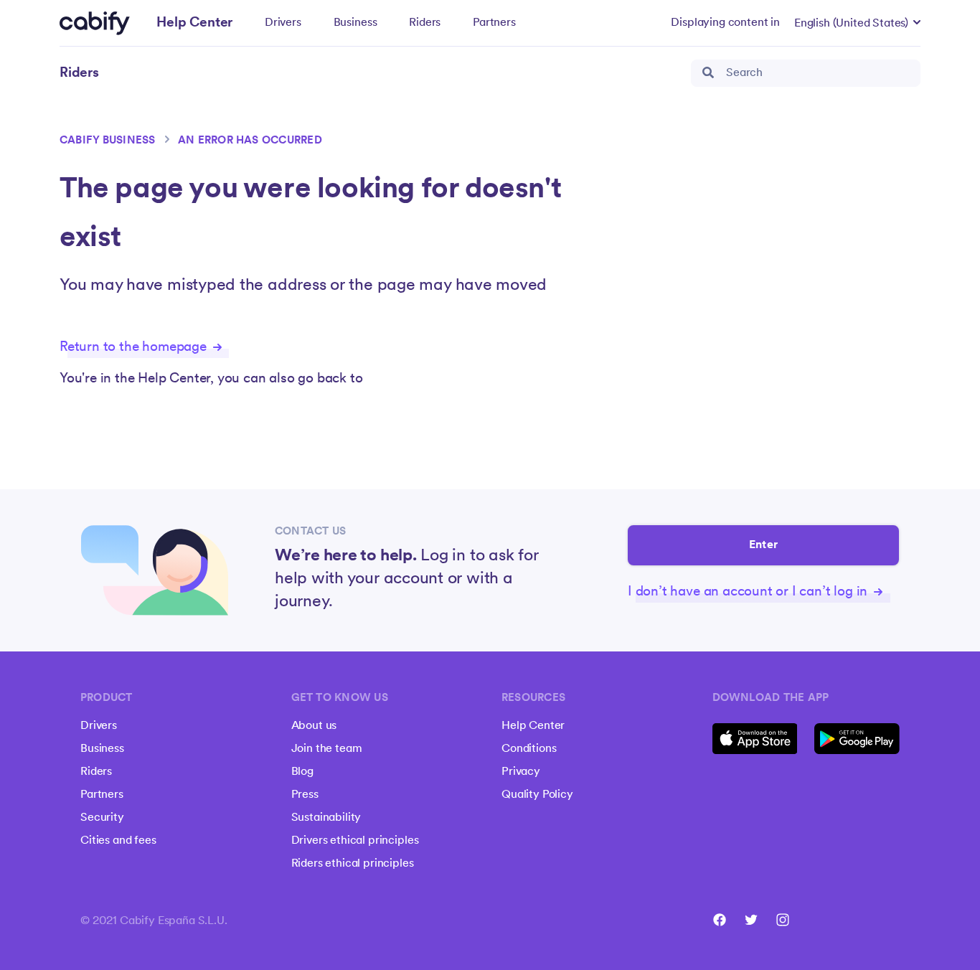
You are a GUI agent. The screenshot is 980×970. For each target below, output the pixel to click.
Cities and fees (118, 841)
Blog (302, 772)
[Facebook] (719, 920)
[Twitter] (751, 920)
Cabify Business (108, 141)
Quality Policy (537, 795)
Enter (763, 545)
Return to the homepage (135, 347)
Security (102, 818)
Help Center (533, 726)
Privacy (520, 772)
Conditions (528, 749)
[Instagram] (783, 920)
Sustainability (326, 818)
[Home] (95, 23)
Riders (424, 23)
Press (305, 795)
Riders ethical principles (352, 864)
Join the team (326, 749)
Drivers (283, 23)
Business (355, 23)
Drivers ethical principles (355, 841)
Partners (494, 23)
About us (314, 726)
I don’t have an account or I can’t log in (749, 592)
